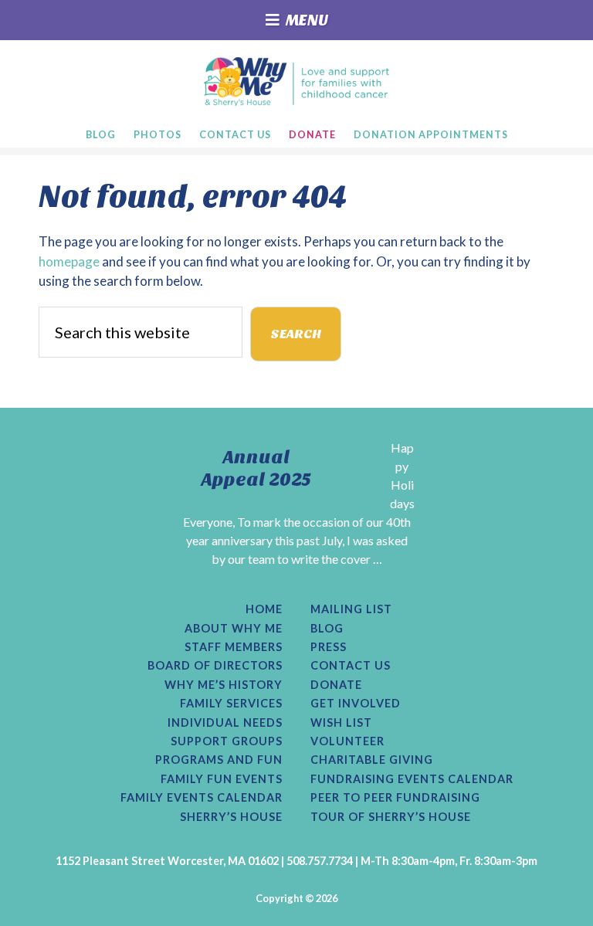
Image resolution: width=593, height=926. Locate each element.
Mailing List (351, 609)
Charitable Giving (371, 760)
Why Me (297, 81)
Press (328, 647)
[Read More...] (261, 577)
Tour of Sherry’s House (390, 817)
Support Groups (227, 741)
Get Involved (355, 703)
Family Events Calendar (201, 797)
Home (264, 609)
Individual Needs (225, 722)
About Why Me (234, 628)
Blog (327, 628)
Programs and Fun (219, 760)
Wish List (341, 722)
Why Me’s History (223, 685)
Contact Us (350, 665)
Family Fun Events (222, 779)
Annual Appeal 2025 (256, 468)
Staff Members (234, 647)
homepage (69, 261)
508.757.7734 (319, 860)
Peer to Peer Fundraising (395, 797)
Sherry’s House (231, 817)
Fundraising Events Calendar (411, 779)
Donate (336, 685)
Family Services (231, 703)
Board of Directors (215, 665)
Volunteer (347, 741)
